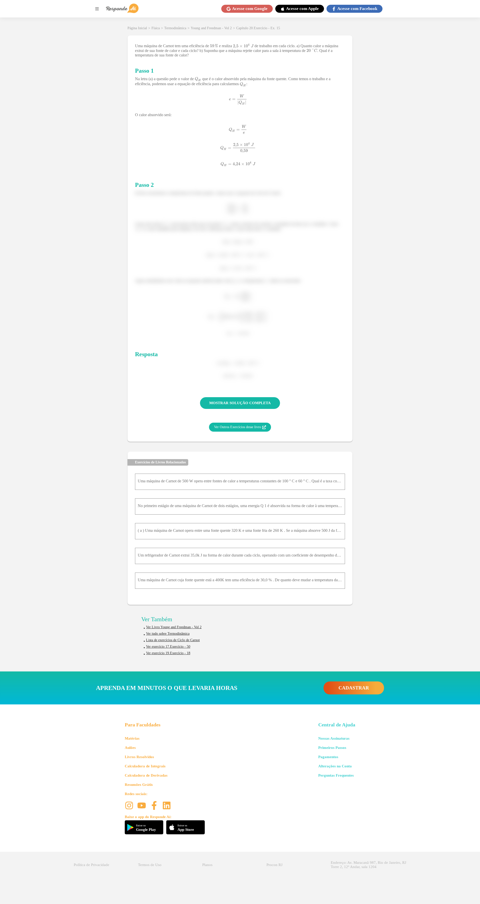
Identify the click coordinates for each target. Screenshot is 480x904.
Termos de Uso (150, 865)
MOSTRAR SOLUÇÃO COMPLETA (240, 403)
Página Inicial (137, 28)
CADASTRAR (353, 687)
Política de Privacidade (91, 865)
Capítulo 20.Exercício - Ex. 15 (258, 28)
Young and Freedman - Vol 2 (211, 28)
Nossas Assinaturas (334, 738)
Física (156, 28)
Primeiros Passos (332, 748)
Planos (207, 865)
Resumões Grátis (139, 785)
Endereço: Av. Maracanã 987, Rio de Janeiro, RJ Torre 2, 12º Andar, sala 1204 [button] (368, 865)
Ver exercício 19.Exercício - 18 (168, 653)
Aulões (130, 748)
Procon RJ (274, 865)
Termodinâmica (175, 28)
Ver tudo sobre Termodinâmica (168, 633)
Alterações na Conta (335, 766)
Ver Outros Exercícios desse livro (237, 427)
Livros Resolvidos (139, 757)
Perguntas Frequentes (336, 775)
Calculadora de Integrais (145, 766)
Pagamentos (328, 757)
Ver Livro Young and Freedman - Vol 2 (174, 627)
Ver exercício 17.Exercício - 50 (168, 646)
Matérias (132, 738)
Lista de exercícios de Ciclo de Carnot (173, 640)
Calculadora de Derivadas (146, 775)
